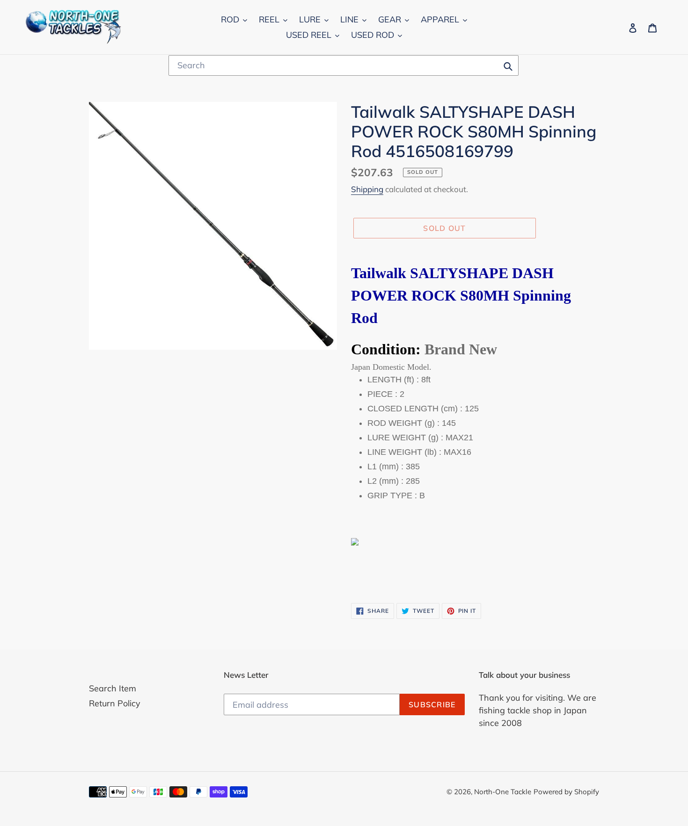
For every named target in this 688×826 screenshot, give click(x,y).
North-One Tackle (502, 791)
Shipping (367, 189)
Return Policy (114, 703)
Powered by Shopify (566, 791)
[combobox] (343, 65)
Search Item (112, 688)
